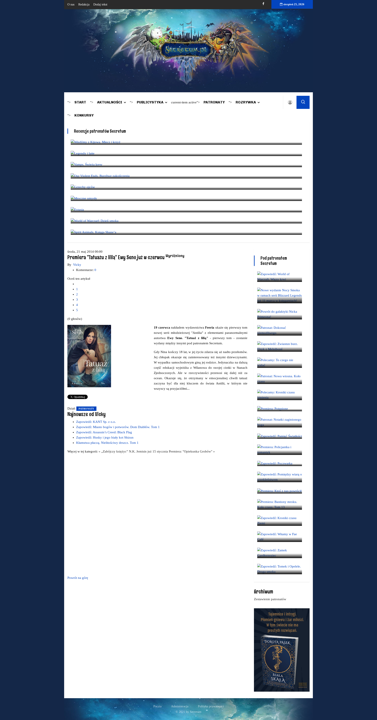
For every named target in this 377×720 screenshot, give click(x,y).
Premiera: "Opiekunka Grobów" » (192, 451)
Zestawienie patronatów (270, 599)
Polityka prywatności (211, 706)
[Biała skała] (282, 649)
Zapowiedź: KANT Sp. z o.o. (96, 421)
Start (80, 102)
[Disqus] (157, 513)
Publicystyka (150, 102)
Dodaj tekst (100, 4)
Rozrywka (246, 102)
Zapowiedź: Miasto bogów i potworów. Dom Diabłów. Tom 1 (118, 427)
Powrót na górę (77, 577)
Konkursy (84, 115)
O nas (70, 4)
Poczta (157, 706)
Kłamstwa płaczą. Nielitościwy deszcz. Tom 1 (107, 442)
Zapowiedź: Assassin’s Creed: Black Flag (104, 432)
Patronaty (214, 102)
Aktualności (109, 102)
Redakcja (83, 4)
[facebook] (263, 3)
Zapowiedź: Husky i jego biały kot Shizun (105, 437)
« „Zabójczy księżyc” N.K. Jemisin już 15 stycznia (134, 451)
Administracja (179, 706)
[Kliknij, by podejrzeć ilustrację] (89, 356)
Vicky (77, 264)
